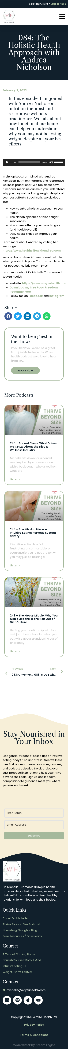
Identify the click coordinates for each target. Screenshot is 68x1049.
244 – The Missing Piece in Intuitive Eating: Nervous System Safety (33, 532)
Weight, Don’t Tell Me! (17, 972)
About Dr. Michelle (15, 918)
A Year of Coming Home (19, 954)
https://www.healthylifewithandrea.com (32, 251)
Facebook (35, 296)
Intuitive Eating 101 (14, 966)
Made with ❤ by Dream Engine (34, 1045)
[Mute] (51, 162)
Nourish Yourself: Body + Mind (22, 960)
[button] (8, 316)
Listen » (15, 479)
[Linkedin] (7, 1000)
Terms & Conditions (34, 1035)
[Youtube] (38, 1000)
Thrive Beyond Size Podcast (21, 924)
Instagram (56, 296)
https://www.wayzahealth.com (44, 283)
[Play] (7, 162)
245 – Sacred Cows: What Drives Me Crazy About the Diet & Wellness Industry (33, 446)
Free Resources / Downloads (22, 936)
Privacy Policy (34, 1025)
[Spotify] (17, 1000)
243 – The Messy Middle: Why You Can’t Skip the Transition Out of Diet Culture (34, 619)
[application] (34, 162)
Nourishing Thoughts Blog (20, 930)
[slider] (59, 162)
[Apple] (28, 1000)
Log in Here (58, 4)
